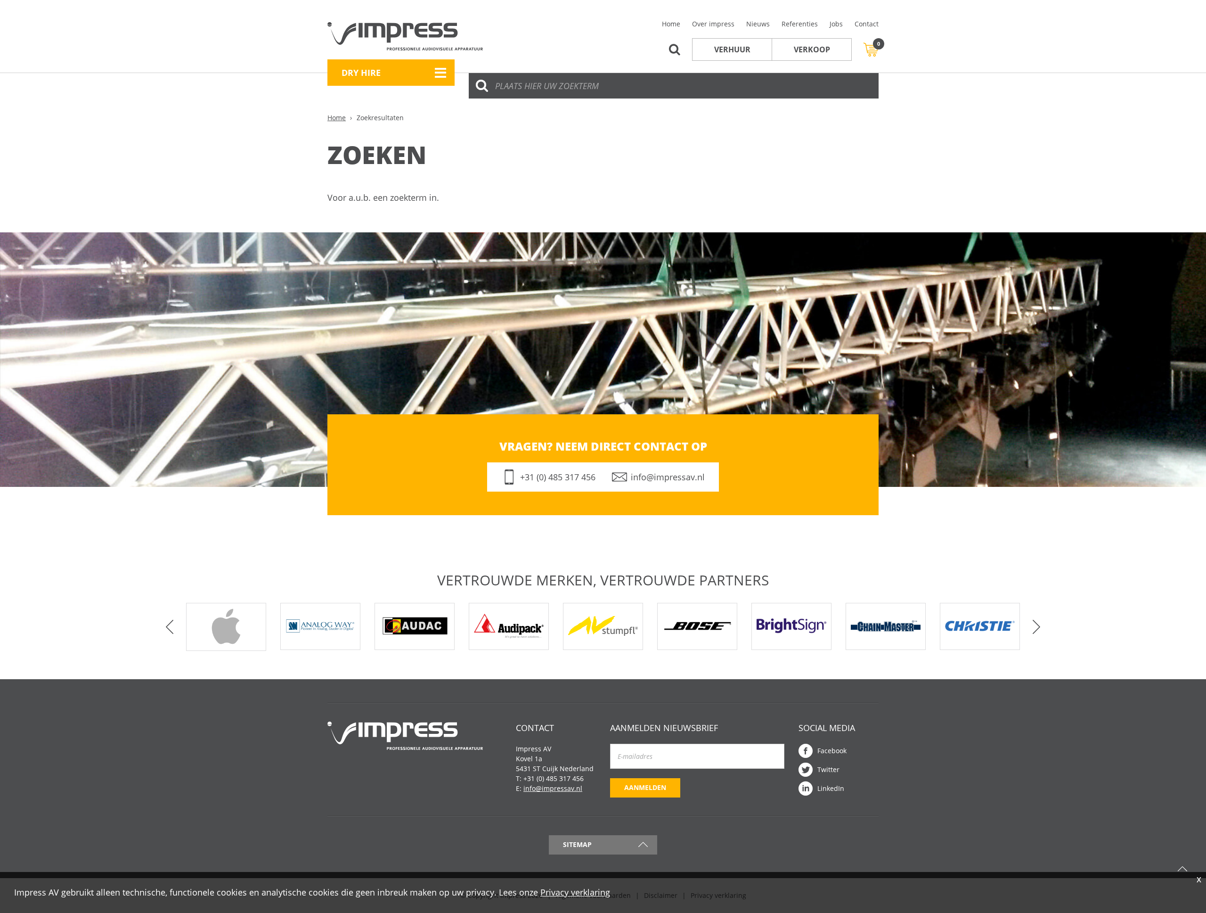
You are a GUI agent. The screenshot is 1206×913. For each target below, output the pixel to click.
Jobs (836, 23)
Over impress (713, 23)
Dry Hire (361, 72)
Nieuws (758, 23)
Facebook (832, 750)
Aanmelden (645, 787)
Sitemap (577, 844)
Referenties (800, 23)
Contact (867, 23)
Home (671, 23)
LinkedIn (830, 788)
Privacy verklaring (575, 892)
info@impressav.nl (668, 477)
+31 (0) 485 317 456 (557, 477)
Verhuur (732, 49)
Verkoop (812, 49)
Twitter (828, 769)
